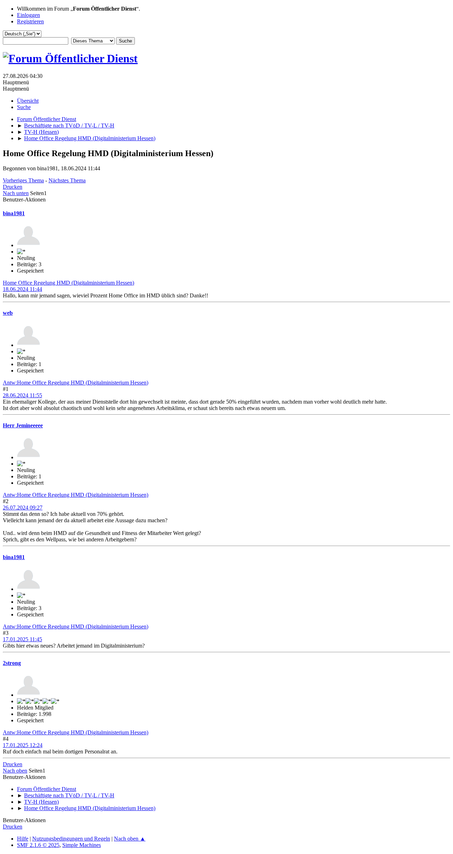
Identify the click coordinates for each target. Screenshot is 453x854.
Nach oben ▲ (129, 839)
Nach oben (15, 771)
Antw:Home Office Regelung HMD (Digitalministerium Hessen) (75, 383)
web (8, 313)
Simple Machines (81, 845)
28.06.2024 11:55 (22, 395)
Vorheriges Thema (23, 180)
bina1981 (14, 213)
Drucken (12, 187)
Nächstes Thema (67, 180)
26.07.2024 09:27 (22, 508)
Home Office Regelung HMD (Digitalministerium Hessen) (68, 283)
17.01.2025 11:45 (22, 639)
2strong (12, 663)
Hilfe (22, 839)
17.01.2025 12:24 (22, 745)
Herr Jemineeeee (23, 425)
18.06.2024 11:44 (22, 289)
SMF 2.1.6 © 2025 (38, 845)
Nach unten (16, 193)
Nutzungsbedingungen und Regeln (71, 839)
